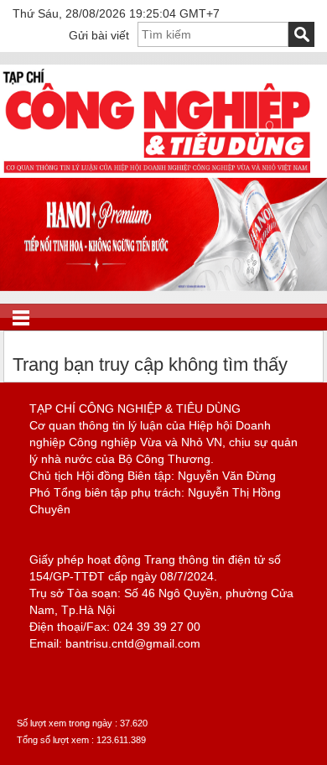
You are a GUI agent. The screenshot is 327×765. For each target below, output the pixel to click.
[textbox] (213, 34)
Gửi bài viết (99, 35)
